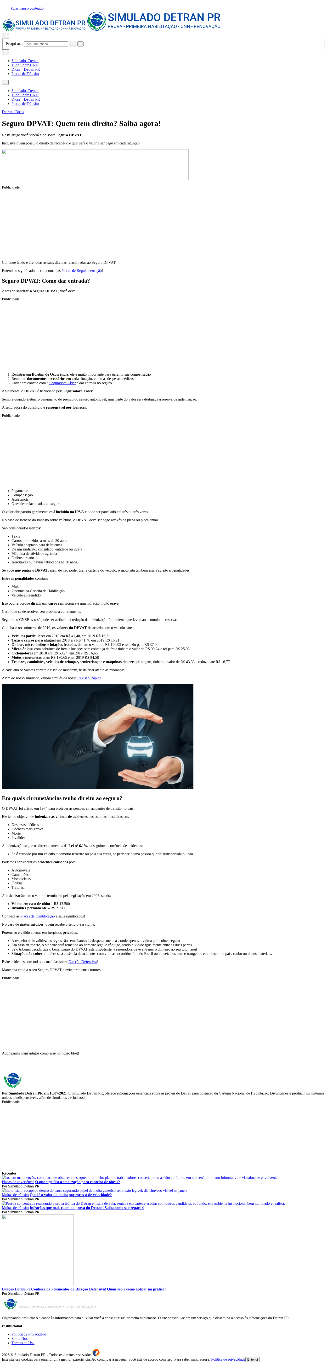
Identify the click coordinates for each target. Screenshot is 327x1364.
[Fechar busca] (80, 43)
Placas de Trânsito (25, 74)
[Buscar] (72, 43)
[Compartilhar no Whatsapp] (14, 1066)
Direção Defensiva (82, 962)
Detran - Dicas (13, 112)
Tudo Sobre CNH (25, 65)
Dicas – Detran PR (25, 69)
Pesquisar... (14, 44)
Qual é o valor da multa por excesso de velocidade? (71, 1195)
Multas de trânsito (15, 1195)
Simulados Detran (25, 61)
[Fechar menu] (5, 82)
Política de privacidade (228, 1359)
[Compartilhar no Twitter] (7, 1066)
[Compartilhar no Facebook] (3, 1066)
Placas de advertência (18, 1182)
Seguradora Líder (62, 383)
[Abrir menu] (5, 52)
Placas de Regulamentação (82, 271)
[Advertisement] (145, 223)
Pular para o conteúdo (27, 8)
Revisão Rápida (89, 678)
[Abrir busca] (5, 36)
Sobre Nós (19, 1338)
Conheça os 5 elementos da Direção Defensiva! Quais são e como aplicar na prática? (98, 1289)
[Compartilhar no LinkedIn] (10, 1066)
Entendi (252, 1359)
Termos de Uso (22, 1343)
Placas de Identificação (37, 916)
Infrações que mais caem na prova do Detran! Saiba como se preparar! (87, 1208)
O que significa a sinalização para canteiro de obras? (77, 1182)
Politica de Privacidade (28, 1334)
